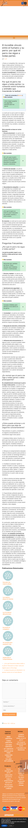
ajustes (12, 823)
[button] (14, 37)
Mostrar (20, 95)
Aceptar (4, 825)
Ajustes (10, 825)
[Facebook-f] (22, 3)
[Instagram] (25, 3)
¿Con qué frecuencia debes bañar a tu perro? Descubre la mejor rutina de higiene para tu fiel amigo (13, 666)
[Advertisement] (14, 21)
